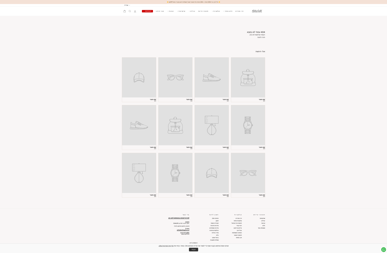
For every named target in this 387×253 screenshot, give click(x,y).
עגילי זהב (239, 230)
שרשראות (181, 11)
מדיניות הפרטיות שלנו (166, 246)
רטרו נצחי (239, 225)
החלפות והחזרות (214, 230)
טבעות (171, 11)
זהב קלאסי (239, 237)
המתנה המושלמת (237, 233)
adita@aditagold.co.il (183, 230)
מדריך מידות (215, 233)
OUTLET (148, 11)
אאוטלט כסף (261, 228)
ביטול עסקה (215, 237)
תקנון (217, 221)
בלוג (217, 235)
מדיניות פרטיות (215, 225)
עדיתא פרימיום (238, 228)
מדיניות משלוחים (214, 228)
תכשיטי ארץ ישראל (237, 223)
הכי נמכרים (240, 11)
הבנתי (193, 249)
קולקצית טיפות (238, 221)
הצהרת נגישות (215, 223)
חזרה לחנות (261, 37)
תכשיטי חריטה (203, 11)
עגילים (192, 11)
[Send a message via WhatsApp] (383, 249)
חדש (264, 225)
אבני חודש (160, 11)
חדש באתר (228, 11)
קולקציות (216, 11)
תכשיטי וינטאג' (238, 235)
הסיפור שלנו (215, 218)
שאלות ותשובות (214, 240)
